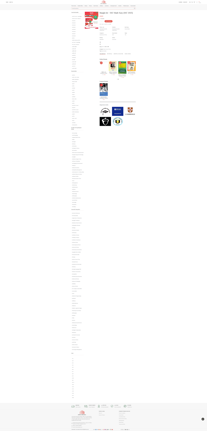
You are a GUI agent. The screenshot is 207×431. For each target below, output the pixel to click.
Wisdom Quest (126, 5)
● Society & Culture (75, 347)
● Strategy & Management (77, 349)
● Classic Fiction (75, 242)
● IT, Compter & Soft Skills (77, 288)
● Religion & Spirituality (76, 330)
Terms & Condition (122, 413)
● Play (73, 317)
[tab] (102, 54)
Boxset (86, 5)
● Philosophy (74, 313)
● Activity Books (75, 215)
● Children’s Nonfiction (76, 240)
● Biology (73, 227)
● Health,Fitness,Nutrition (77, 276)
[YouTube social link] (126, 429)
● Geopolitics (74, 274)
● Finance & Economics (76, 271)
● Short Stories (75, 344)
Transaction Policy (122, 424)
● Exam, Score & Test (76, 259)
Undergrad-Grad (113, 5)
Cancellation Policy (122, 416)
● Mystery (74, 305)
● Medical (74, 298)
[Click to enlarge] (87, 26)
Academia (107, 5)
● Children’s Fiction (75, 235)
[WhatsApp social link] (129, 429)
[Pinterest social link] (105, 46)
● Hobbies (74, 283)
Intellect (119, 5)
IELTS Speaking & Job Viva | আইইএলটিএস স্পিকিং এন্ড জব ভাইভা (131, 73)
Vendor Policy (121, 422)
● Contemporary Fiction (76, 244)
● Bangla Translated (75, 220)
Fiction (90, 5)
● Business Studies (75, 230)
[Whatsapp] (203, 419)
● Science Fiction (75, 339)
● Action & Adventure (76, 213)
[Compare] (100, 42)
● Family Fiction (75, 261)
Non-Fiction (96, 5)
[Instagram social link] (124, 429)
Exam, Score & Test (107, 49)
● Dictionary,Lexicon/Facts (77, 249)
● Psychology (74, 325)
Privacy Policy (121, 414)
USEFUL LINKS (102, 411)
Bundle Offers (80, 5)
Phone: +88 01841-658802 (77, 425)
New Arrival (73, 5)
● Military (74, 300)
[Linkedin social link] (106, 46)
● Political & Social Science (77, 322)
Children (101, 5)
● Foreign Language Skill (76, 269)
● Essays (73, 257)
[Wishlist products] (194, 2)
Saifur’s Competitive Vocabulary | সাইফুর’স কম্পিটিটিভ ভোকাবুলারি (122, 76)
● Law (73, 293)
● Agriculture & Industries (77, 218)
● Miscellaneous (75, 303)
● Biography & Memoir (76, 225)
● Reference (74, 327)
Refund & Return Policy (123, 418)
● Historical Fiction (75, 278)
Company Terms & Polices (124, 411)
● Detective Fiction (75, 247)
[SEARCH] (134, 8)
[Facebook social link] (102, 46)
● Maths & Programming (76, 296)
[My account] (190, 2)
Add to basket (108, 21)
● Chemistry (74, 232)
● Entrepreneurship (75, 254)
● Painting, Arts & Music (76, 310)
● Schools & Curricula (76, 334)
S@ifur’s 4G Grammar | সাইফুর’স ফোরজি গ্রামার (103, 73)
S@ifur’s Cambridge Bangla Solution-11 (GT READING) (113, 73)
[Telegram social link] (108, 46)
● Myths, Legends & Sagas (77, 308)
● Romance (74, 332)
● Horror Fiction (75, 286)
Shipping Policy (121, 420)
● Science (73, 337)
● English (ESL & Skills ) (76, 252)
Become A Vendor (102, 414)
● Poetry (73, 320)
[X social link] (104, 46)
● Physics (73, 315)
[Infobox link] (77, 406)
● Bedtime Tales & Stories (77, 222)
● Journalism (74, 291)
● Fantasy (73, 266)
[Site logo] (103, 2)
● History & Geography (76, 281)
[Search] (192, 2)
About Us (100, 413)
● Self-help (74, 342)
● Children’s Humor (75, 237)
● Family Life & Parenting (76, 264)
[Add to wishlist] (100, 44)
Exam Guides (133, 5)
